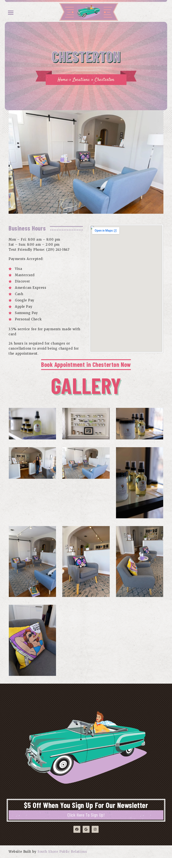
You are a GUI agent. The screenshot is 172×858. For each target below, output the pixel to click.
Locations (81, 79)
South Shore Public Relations (62, 852)
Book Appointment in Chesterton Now (86, 364)
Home (63, 79)
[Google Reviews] (86, 829)
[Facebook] (76, 829)
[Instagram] (95, 829)
